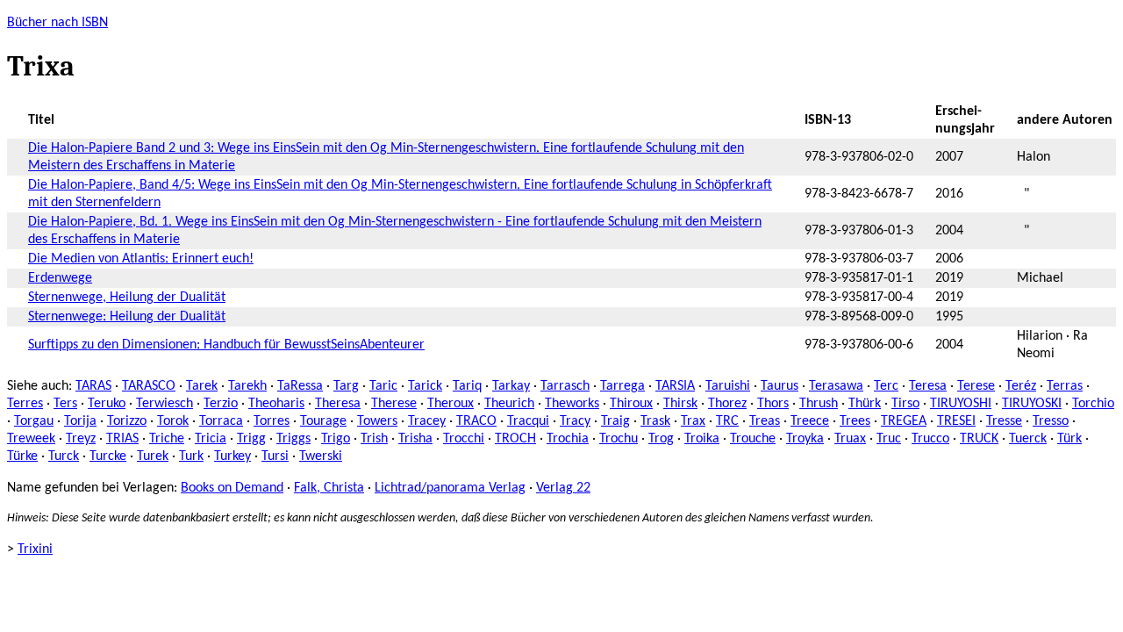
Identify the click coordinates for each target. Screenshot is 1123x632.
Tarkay (511, 386)
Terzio (221, 404)
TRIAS (122, 439)
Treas (764, 421)
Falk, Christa (329, 488)
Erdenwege (60, 278)
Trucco (930, 439)
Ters (65, 404)
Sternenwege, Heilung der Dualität (126, 298)
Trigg (251, 439)
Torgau (34, 421)
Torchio (1093, 404)
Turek (152, 456)
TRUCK (979, 439)
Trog (661, 439)
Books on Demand (232, 488)
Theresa (338, 404)
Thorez (727, 404)
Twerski (320, 456)
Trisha (415, 439)
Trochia (568, 439)
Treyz (81, 439)
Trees (855, 421)
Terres (25, 404)
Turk (191, 456)
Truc (888, 439)
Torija (80, 421)
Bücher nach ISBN (57, 23)
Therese (394, 404)
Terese (976, 386)
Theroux (450, 404)
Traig (615, 421)
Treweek (31, 439)
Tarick (425, 386)
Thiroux (631, 404)
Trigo (335, 439)
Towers (377, 421)
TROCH (515, 439)
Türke (22, 456)
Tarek (202, 386)
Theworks (572, 404)
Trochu (618, 439)
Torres (272, 421)
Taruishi (727, 386)
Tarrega (622, 386)
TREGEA (903, 421)
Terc (886, 386)
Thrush (818, 404)
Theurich (509, 404)
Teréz (1020, 386)
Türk (1069, 439)
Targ (346, 386)
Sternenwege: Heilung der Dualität (126, 317)
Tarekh (247, 386)
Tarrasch (565, 386)
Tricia (210, 439)
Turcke (107, 456)
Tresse (1004, 421)
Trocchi (463, 439)
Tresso (1051, 421)
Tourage (323, 421)
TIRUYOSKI (1032, 404)
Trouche (753, 439)
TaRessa (300, 386)
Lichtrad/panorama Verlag (450, 488)
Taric (383, 386)
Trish (374, 439)
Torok (173, 421)
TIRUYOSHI (960, 404)
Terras (1065, 386)
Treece (809, 421)
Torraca (221, 421)
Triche (166, 439)
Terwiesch (164, 404)
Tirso (905, 404)
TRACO (476, 421)
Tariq (467, 386)
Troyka (805, 439)
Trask (655, 421)
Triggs (293, 439)
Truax (850, 439)
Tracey (427, 421)
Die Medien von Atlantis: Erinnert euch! (141, 259)
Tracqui (528, 421)
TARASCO (148, 386)
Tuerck (1028, 439)
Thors (773, 404)
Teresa (928, 386)
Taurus (779, 386)
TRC (727, 421)
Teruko (106, 404)
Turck (63, 456)
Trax (693, 421)
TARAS (93, 386)
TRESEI (956, 421)
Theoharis (276, 404)
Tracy (575, 421)
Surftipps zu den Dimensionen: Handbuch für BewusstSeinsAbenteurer (226, 345)
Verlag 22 (563, 488)
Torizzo (127, 421)
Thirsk (680, 404)
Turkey (232, 456)
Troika (701, 439)
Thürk (864, 404)
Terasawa (836, 386)
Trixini (35, 549)
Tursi (275, 456)
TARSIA (675, 386)
